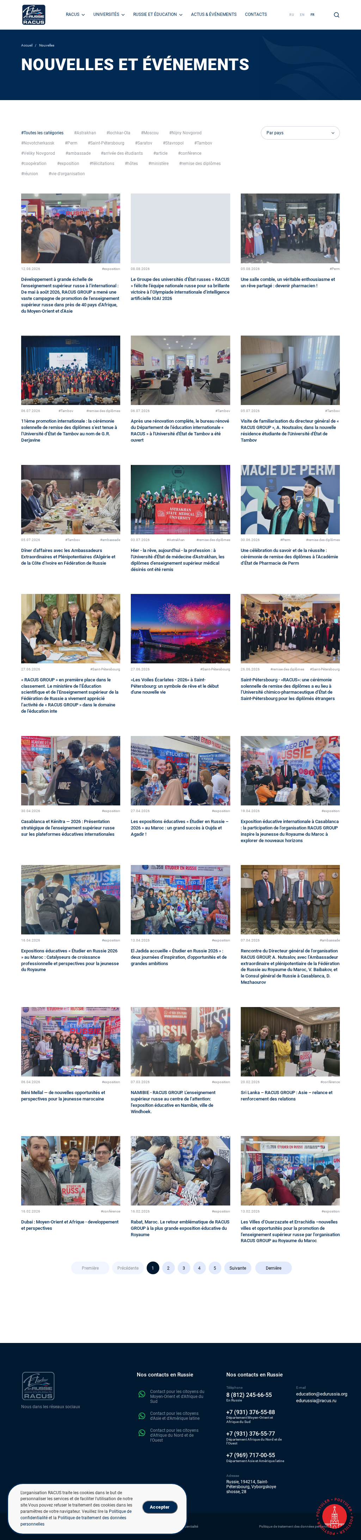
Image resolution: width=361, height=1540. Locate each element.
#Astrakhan (176, 540)
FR (313, 15)
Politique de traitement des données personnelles (297, 1526)
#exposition (111, 269)
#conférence (330, 1082)
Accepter (160, 1507)
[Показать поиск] (337, 15)
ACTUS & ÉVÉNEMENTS (214, 14)
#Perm (335, 269)
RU (291, 15)
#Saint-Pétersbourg (105, 669)
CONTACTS (256, 14)
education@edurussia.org (321, 1394)
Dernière (273, 1268)
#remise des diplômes (103, 411)
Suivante (238, 1268)
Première (90, 1268)
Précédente (128, 1268)
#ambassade (110, 540)
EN (302, 15)
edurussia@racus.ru (316, 1400)
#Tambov (66, 411)
